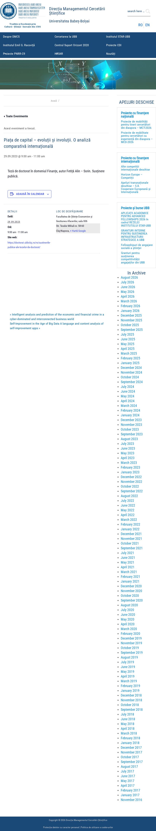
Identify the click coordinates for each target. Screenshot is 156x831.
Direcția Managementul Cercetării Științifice (77, 10)
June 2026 (128, 287)
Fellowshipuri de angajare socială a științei (137, 246)
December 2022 (131, 477)
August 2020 (129, 605)
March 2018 (129, 733)
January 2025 (130, 363)
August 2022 (129, 496)
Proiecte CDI (113, 45)
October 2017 (130, 757)
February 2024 (130, 410)
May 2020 (127, 619)
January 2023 (130, 472)
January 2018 (130, 743)
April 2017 (128, 786)
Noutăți (110, 53)
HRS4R (59, 53)
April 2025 (128, 349)
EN (147, 25)
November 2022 (131, 482)
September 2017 (132, 762)
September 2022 (132, 491)
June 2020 (128, 615)
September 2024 (132, 382)
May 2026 (127, 292)
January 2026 (130, 311)
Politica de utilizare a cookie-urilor (97, 827)
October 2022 (130, 486)
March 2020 (129, 629)
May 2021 (127, 562)
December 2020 (131, 586)
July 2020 (127, 610)
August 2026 (129, 277)
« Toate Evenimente (16, 116)
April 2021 (128, 567)
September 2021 (132, 548)
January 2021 (130, 581)
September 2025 (132, 330)
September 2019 (132, 653)
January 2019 (130, 691)
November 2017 (131, 752)
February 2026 (130, 306)
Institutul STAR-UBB (118, 36)
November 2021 (131, 539)
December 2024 (131, 368)
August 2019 (129, 657)
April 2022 (128, 515)
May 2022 (127, 510)
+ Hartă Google (78, 230)
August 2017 (129, 767)
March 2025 (129, 353)
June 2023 (128, 448)
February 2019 (130, 686)
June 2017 (128, 776)
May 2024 (127, 396)
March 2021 (129, 572)
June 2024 (128, 391)
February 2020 (130, 634)
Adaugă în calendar (30, 193)
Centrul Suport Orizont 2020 (72, 45)
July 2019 (127, 662)
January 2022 (130, 529)
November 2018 (131, 700)
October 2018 (130, 705)
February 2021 (130, 577)
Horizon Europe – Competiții (131, 176)
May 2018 (127, 724)
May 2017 (127, 781)
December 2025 (131, 315)
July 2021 (127, 553)
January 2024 (130, 415)
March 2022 (129, 520)
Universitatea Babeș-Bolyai (69, 21)
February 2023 (130, 467)
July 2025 (127, 334)
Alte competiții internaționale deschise (135, 168)
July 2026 (127, 282)
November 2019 (131, 643)
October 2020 (130, 596)
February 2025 (130, 358)
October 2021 (130, 543)
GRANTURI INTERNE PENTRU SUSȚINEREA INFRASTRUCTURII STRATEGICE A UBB (134, 235)
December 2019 (131, 638)
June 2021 (128, 558)
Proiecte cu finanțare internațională (135, 159)
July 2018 (127, 714)
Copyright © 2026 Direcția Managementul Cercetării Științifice (78, 820)
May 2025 (127, 344)
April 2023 (128, 458)
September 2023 (132, 434)
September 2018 (132, 710)
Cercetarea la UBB (66, 36)
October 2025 (130, 325)
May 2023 (127, 453)
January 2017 (130, 795)
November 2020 (131, 591)
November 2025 (131, 320)
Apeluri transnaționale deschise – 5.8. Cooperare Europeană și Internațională (135, 187)
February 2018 (130, 738)
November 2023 (131, 425)
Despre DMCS (11, 36)
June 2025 (128, 339)
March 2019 (129, 681)
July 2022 (127, 501)
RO (140, 25)
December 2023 (131, 420)
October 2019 (130, 648)
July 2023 (127, 444)
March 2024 (129, 406)
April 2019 (128, 676)
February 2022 (130, 524)
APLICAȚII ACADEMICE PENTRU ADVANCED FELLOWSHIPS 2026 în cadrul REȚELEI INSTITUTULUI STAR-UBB (136, 219)
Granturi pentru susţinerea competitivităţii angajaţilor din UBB (133, 257)
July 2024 (127, 387)
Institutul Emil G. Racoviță (19, 45)
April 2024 (128, 401)
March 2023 (129, 463)
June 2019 (128, 667)
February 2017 (130, 790)
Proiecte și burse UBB (135, 208)
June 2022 (128, 505)
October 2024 (130, 377)
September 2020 (132, 600)
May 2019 (127, 672)
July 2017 (127, 771)
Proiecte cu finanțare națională (135, 114)
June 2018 (128, 719)
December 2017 (131, 748)
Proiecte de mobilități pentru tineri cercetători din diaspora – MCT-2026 (136, 125)
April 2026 (128, 296)
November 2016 (131, 800)
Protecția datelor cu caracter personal (61, 827)
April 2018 (128, 729)
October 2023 (130, 429)
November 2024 (131, 372)
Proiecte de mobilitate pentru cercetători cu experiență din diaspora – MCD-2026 (137, 137)
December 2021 (131, 534)
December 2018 (131, 695)
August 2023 (129, 439)
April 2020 (128, 624)
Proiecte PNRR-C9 (14, 53)
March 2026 (129, 301)
